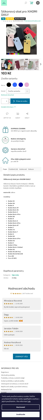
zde (29, 401)
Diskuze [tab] (31, 169)
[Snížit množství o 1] (9, 102)
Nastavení (20, 407)
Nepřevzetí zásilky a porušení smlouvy (14, 387)
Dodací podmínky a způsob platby (12, 381)
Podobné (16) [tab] (13, 169)
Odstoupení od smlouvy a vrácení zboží (14, 384)
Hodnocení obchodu (21, 288)
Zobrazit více (21, 356)
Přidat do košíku (21, 101)
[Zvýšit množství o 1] (9, 100)
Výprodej (15, 275)
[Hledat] (26, 3)
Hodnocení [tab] (23, 169)
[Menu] (38, 3)
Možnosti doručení (7, 95)
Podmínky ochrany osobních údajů (12, 378)
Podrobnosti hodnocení (32, 21)
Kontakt (4, 392)
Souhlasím (20, 414)
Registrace (5, 372)
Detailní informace (7, 107)
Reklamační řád (6, 389)
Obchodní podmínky (8, 375)
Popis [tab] (5, 169)
